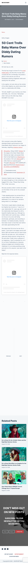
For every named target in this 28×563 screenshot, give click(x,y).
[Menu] (25, 2)
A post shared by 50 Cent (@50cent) (14, 136)
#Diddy (21, 151)
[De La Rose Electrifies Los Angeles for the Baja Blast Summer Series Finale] (14, 454)
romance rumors (17, 147)
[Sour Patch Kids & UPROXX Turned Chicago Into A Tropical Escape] (14, 477)
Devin (5, 61)
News (3, 32)
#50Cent (19, 159)
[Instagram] (7, 549)
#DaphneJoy (20, 157)
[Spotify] (2, 549)
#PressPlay (7, 151)
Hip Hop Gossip (8, 554)
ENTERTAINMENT (19, 19)
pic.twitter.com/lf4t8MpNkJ (11, 166)
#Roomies (12, 163)
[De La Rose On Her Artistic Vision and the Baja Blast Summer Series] (14, 431)
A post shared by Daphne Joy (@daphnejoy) (14, 292)
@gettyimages (20, 165)
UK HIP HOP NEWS (14, 556)
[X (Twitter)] (5, 549)
